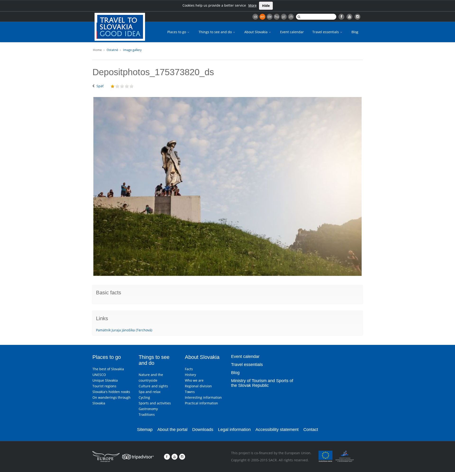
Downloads (202, 429)
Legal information (234, 429)
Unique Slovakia (105, 380)
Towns (190, 391)
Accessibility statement (277, 429)
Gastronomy (148, 409)
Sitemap (145, 429)
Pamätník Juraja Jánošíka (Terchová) (124, 330)
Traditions (147, 414)
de (270, 16)
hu (277, 16)
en (262, 16)
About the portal (172, 429)
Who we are (194, 380)
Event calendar (292, 32)
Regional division (198, 386)
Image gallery (132, 50)
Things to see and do (216, 32)
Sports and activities (155, 403)
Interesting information (203, 397)
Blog (354, 32)
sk (255, 16)
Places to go (177, 32)
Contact (310, 429)
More (252, 5)
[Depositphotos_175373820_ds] (227, 186)
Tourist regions (104, 386)
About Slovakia (256, 32)
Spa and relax (149, 391)
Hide (266, 5)
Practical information (201, 403)
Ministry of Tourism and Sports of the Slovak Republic (262, 383)
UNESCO (99, 374)
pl (283, 16)
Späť (100, 86)
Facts (189, 369)
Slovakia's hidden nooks (111, 391)
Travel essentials (326, 32)
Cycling (144, 397)
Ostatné (112, 50)
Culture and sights (153, 386)
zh (291, 16)
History (190, 374)
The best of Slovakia (108, 369)
